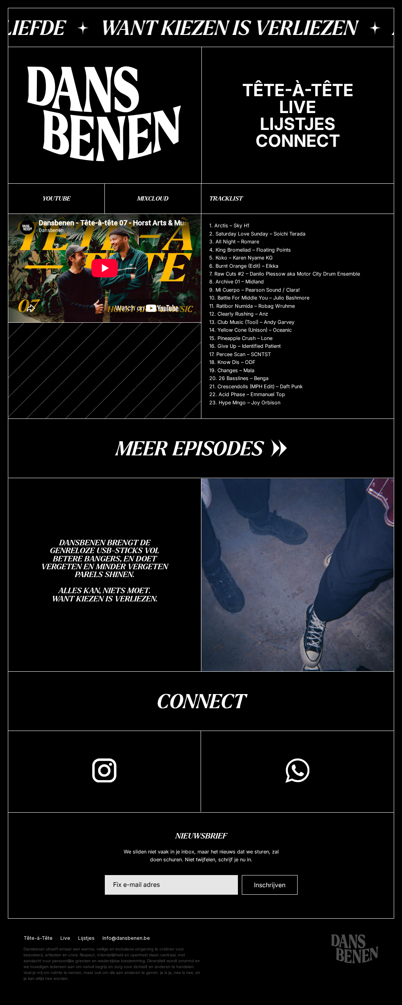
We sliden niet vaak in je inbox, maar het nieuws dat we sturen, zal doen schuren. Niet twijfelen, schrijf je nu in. (201, 855)
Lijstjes (86, 938)
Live (65, 938)
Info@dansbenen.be (126, 938)
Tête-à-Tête (38, 938)
